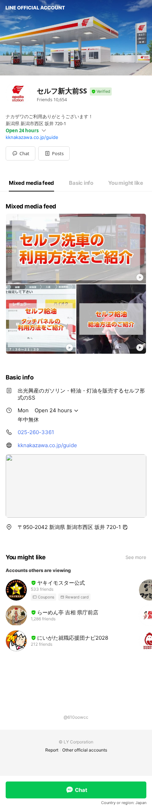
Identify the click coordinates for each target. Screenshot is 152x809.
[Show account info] (101, 91)
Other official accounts (84, 750)
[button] (54, 153)
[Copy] (125, 527)
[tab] (31, 183)
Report (51, 750)
